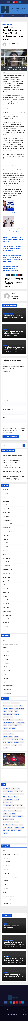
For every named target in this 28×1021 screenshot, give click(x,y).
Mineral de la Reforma (17, 731)
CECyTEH (5, 708)
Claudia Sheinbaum (19, 708)
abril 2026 (5, 505)
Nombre (5, 400)
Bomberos (10, 705)
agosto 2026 (6, 489)
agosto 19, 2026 (9, 946)
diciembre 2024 (7, 565)
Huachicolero (18, 725)
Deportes (10, 711)
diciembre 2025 (7, 520)
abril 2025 (5, 550)
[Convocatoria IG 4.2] (14, 73)
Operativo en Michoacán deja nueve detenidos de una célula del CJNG (13, 239)
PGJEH (11, 739)
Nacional (12, 733)
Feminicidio (5, 717)
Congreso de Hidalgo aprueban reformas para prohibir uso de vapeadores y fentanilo (9, 282)
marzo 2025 (6, 554)
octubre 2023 (6, 619)
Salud (4, 742)
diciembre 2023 (7, 611)
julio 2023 (5, 626)
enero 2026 (6, 516)
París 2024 (5, 739)
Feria (11, 717)
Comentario (6, 371)
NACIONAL (6, 678)
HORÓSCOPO (6, 670)
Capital (16, 705)
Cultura (4, 711)
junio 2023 (5, 630)
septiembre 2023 (7, 622)
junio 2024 (5, 588)
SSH (4, 745)
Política (21, 739)
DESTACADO (6, 313)
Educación (16, 714)
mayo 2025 (6, 546)
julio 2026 (5, 493)
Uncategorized (7, 689)
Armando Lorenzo (14, 43)
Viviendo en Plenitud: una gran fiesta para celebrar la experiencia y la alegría (12, 268)
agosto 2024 (6, 581)
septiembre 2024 (7, 577)
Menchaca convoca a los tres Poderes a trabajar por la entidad (13, 349)
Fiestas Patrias (19, 719)
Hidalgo (5, 725)
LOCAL (10, 24)
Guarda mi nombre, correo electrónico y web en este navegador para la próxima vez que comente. (14, 430)
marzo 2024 (6, 600)
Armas (18, 703)
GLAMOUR (6, 663)
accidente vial (6, 703)
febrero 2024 (6, 603)
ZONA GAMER (7, 693)
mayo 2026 (6, 501)
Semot (22, 742)
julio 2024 (5, 584)
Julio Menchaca (7, 731)
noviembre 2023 (7, 615)
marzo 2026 (6, 508)
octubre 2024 (6, 573)
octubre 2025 (6, 527)
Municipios (5, 733)
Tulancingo (13, 745)
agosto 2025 (6, 535)
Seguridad (16, 742)
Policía (16, 739)
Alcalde (13, 703)
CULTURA (5, 648)
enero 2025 (6, 562)
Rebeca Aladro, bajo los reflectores (12, 455)
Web (4, 417)
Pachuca (16, 736)
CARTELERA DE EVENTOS (10, 644)
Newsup (22, 1009)
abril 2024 (5, 596)
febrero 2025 (6, 558)
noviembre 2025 (7, 524)
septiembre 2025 (7, 531)
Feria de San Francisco (8, 719)
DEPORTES (6, 655)
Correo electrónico (8, 409)
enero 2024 (6, 607)
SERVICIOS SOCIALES (9, 686)
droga (15, 711)
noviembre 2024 (7, 569)
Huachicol (10, 725)
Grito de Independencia (8, 722)
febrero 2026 (6, 512)
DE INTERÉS (5, 24)
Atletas (4, 705)
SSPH (8, 745)
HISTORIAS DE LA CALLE (10, 667)
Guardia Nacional (20, 722)
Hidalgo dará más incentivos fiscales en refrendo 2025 (18, 280)
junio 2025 (5, 543)
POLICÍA (5, 682)
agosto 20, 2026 (9, 930)
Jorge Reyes (12, 728)
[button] (23, 15)
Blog (4, 640)
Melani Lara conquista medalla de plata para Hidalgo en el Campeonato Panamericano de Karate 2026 (13, 478)
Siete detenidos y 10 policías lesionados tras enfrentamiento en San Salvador (13, 248)
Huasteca (5, 728)
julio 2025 (5, 539)
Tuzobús (5, 747)
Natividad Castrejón (7, 736)
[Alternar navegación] (13, 16)
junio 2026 (5, 497)
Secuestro (9, 742)
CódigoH (15, 320)
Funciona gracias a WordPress (10, 1009)
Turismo (20, 745)
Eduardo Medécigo (7, 714)
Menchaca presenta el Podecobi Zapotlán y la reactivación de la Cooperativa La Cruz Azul (13, 230)
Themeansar (14, 1010)
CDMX (21, 705)
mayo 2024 (6, 592)
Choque (11, 708)
